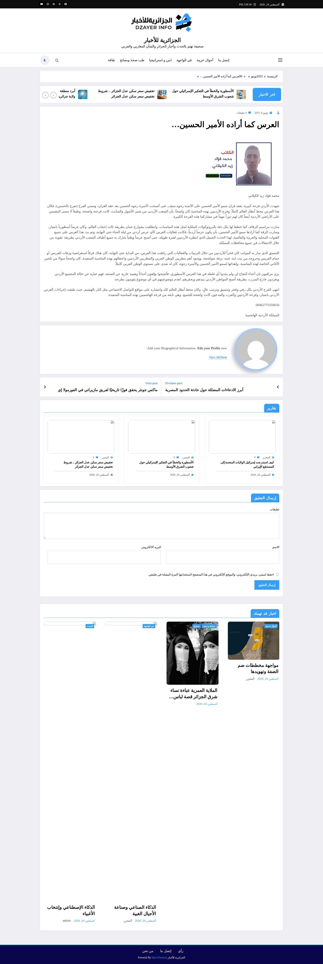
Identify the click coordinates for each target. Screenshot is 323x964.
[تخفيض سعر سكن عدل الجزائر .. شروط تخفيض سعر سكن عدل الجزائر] (81, 436)
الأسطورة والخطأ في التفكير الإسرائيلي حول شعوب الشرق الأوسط (214, 93)
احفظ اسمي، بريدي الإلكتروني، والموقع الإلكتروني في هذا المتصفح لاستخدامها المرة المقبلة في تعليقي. (211, 574)
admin (66, 920)
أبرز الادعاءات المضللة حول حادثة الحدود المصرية (204, 390)
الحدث (90, 626)
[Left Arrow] (53, 95)
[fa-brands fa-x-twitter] (59, 4)
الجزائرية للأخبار (162, 40)
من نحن (147, 951)
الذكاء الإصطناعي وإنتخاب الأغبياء (71, 910)
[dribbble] (53, 4)
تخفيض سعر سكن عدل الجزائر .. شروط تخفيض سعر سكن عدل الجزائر (138, 93)
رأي (180, 951)
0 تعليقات (241, 112)
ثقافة (111, 60)
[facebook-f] (65, 4)
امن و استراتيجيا (160, 60)
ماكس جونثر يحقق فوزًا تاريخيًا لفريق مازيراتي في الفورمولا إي (108, 390)
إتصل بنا (223, 60)
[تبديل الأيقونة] (280, 60)
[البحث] (57, 60)
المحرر (266, 457)
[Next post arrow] (45, 387)
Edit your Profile (208, 348)
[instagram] (47, 4)
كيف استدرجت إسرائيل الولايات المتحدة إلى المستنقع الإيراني (247, 464)
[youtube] (41, 4)
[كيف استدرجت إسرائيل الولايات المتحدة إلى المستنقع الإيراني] (242, 436)
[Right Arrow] (45, 95)
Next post (152, 383)
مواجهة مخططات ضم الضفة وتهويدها (257, 668)
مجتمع (196, 626)
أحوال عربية (205, 60)
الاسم (275, 547)
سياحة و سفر (209, 626)
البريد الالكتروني (151, 547)
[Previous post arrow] (278, 387)
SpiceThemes (159, 957)
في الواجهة (184, 60)
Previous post (173, 383)
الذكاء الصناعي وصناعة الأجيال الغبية (135, 910)
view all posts (218, 357)
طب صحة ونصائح (132, 60)
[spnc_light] (45, 60)
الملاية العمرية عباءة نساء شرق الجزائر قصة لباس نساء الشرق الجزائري (193, 694)
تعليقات (274, 509)
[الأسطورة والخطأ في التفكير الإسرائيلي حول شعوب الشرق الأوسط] (161, 436)
